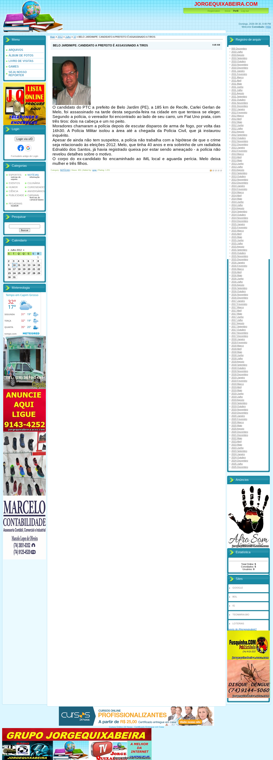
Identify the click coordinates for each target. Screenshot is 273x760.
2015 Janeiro (238, 224)
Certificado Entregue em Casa (149, 727)
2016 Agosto (237, 285)
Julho (68, 37)
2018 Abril (236, 349)
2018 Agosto (237, 361)
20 (29, 269)
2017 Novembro (239, 333)
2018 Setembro (239, 364)
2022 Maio (236, 438)
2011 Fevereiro (239, 74)
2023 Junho (237, 448)
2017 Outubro (238, 329)
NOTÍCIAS (33, 175)
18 (19, 269)
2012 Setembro (239, 135)
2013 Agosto (237, 170)
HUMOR (13, 187)
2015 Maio (236, 237)
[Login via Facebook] (20, 148)
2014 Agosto (237, 208)
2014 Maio (236, 198)
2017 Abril (236, 310)
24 (14, 273)
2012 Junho (237, 125)
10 (14, 265)
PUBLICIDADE (16, 195)
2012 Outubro (238, 138)
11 (19, 265)
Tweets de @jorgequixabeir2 (242, 629)
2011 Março (237, 77)
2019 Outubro (238, 406)
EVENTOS (14, 183)
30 (9, 277)
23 (9, 273)
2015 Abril (236, 234)
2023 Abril (236, 441)
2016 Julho (237, 281)
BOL (234, 596)
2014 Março (237, 192)
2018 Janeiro (238, 339)
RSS (268, 27)
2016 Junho (237, 278)
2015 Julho (237, 243)
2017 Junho (237, 317)
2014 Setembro (239, 211)
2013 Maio (236, 160)
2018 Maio (236, 352)
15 (39, 265)
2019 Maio (236, 390)
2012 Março (237, 115)
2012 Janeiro (238, 109)
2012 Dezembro (239, 144)
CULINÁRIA (34, 183)
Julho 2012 (16, 250)
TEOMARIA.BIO (240, 614)
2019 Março (237, 384)
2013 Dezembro (239, 182)
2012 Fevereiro (239, 112)
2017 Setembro (239, 326)
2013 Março (237, 154)
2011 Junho (237, 87)
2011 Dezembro (239, 106)
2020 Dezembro (239, 432)
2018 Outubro (238, 368)
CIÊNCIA (13, 191)
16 (9, 269)
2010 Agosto (237, 55)
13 (29, 265)
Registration (214, 11)
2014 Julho (237, 205)
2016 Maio (236, 275)
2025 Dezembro (239, 467)
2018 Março (237, 345)
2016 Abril (236, 272)
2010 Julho (237, 51)
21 (34, 269)
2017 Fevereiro (239, 304)
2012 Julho (237, 128)
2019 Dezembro (239, 412)
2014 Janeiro (238, 186)
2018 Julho (237, 358)
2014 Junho (237, 202)
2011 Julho (237, 90)
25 (19, 273)
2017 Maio (236, 313)
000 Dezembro (239, 48)
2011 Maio (236, 83)
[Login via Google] (28, 148)
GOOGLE (237, 587)
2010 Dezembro (239, 67)
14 (34, 265)
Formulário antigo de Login (24, 156)
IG (233, 605)
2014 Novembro (239, 218)
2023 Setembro (239, 451)
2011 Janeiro (238, 71)
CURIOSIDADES (36, 187)
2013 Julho (237, 166)
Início (227, 11)
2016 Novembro (239, 294)
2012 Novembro (239, 141)
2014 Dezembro (239, 221)
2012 (60, 37)
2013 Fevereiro (239, 150)
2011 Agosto (237, 93)
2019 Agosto (237, 400)
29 (39, 273)
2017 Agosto (237, 323)
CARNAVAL (33, 195)
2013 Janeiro (238, 147)
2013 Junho (237, 163)
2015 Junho (237, 240)
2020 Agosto (237, 428)
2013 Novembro (239, 179)
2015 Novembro (239, 256)
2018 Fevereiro (239, 342)
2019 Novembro (239, 409)
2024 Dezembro (239, 460)
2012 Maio (236, 122)
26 (24, 273)
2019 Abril (236, 387)
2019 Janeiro (238, 377)
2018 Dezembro (239, 374)
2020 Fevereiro (239, 419)
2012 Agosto (237, 131)
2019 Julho (237, 396)
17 (14, 269)
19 (24, 269)
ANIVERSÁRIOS (36, 191)
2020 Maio (236, 425)
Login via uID (24, 139)
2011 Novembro (239, 103)
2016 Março (237, 269)
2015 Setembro (239, 250)
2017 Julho (237, 320)
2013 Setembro (239, 173)
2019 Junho (237, 393)
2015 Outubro (238, 253)
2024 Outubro (238, 457)
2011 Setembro (239, 96)
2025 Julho (237, 464)
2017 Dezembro (239, 336)
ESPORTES (15, 175)
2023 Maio (236, 444)
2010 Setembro (239, 58)
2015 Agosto (237, 246)
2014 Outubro (238, 214)
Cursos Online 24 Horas (120, 727)
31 (14, 277)
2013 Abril (236, 157)
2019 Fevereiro (239, 380)
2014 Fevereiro (239, 189)
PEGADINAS (15, 203)
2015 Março (237, 230)
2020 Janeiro (238, 416)
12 (24, 265)
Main (52, 37)
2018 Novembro (239, 371)
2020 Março (237, 422)
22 (39, 269)
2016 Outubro (238, 291)
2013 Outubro (238, 176)
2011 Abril (236, 80)
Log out (245, 11)
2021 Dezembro (239, 435)
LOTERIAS (238, 623)
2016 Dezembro (239, 297)
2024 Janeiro (238, 454)
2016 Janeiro (238, 262)
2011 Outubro (238, 99)
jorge (94, 170)
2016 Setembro (239, 288)
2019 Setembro (239, 403)
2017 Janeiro (238, 301)
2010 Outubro (238, 61)
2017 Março (237, 307)
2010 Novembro (239, 64)
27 (29, 273)
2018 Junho (237, 355)
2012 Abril (236, 119)
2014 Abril (236, 195)
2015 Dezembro (239, 259)
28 (34, 273)
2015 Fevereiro (239, 227)
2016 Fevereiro (239, 265)
